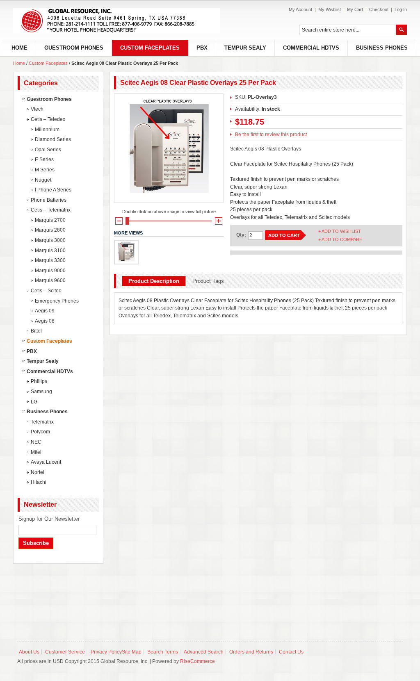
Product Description (153, 281)
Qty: (241, 235)
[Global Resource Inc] (116, 20)
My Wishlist (329, 9)
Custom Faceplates (49, 63)
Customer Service (65, 652)
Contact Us (291, 652)
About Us (29, 652)
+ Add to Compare (340, 239)
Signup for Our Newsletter (49, 519)
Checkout (378, 9)
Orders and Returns (251, 652)
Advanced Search (204, 652)
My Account (300, 9)
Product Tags (208, 281)
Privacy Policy (106, 652)
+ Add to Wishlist (339, 231)
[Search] (401, 30)
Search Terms (162, 652)
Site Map (132, 652)
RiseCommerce (197, 661)
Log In (401, 9)
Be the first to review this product (271, 134)
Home (19, 63)
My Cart (355, 9)
